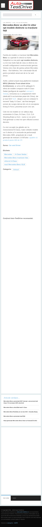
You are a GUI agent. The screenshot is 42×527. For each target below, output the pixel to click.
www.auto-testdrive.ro (23, 512)
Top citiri (6, 498)
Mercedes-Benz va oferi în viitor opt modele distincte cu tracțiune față (20, 28)
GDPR (16, 523)
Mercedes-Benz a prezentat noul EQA (14, 416)
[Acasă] (21, 9)
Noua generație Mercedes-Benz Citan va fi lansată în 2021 (20, 420)
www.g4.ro (10, 523)
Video (14, 498)
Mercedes (8, 154)
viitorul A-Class (10, 161)
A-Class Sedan (21, 154)
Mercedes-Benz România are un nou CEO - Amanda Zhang (20, 412)
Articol (16, 170)
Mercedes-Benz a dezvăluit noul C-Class (15, 407)
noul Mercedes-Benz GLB (14, 164)
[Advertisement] (21, 194)
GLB (14, 99)
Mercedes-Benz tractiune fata (16, 158)
